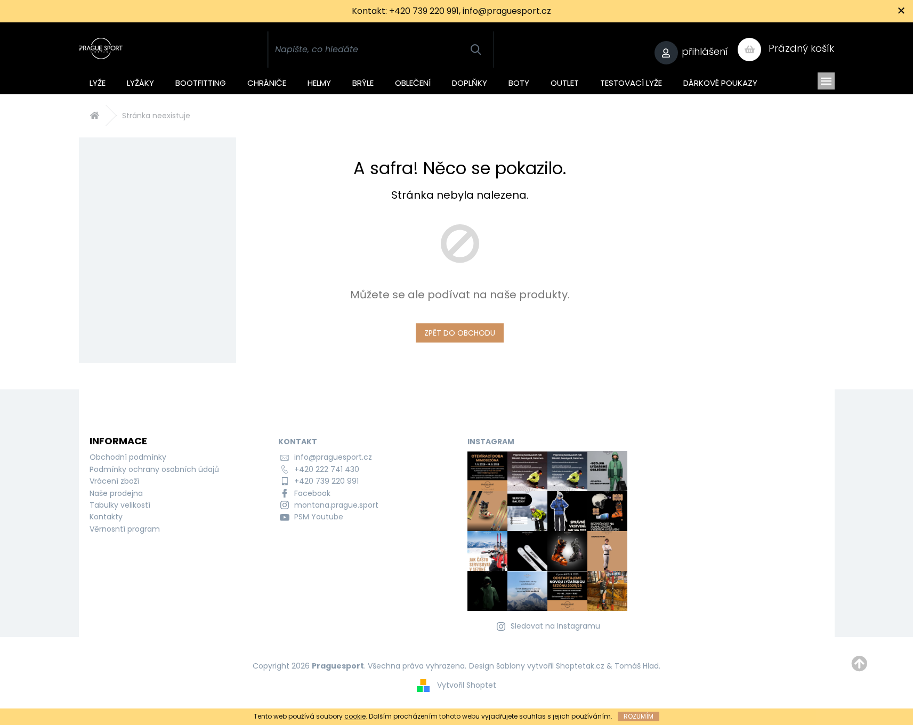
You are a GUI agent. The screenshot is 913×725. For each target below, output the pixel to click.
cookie (355, 716)
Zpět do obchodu (459, 333)
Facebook (312, 493)
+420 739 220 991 (326, 481)
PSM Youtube (318, 516)
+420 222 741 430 (326, 469)
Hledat (475, 49)
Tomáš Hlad (637, 666)
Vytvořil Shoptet (466, 685)
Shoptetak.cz (580, 666)
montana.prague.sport (336, 505)
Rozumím (638, 716)
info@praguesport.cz (333, 457)
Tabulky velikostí (120, 505)
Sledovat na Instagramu (555, 626)
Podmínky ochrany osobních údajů (154, 469)
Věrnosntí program (125, 529)
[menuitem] (97, 81)
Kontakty (106, 516)
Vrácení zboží (114, 481)
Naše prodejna (116, 493)
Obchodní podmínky (128, 457)
